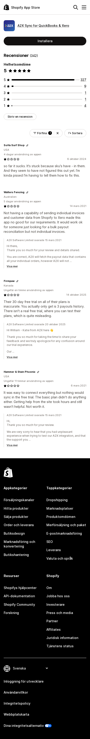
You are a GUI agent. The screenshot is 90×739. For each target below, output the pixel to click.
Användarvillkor (16, 692)
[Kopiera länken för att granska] (27, 145)
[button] (57, 133)
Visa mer (12, 266)
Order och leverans (19, 525)
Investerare (55, 604)
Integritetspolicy (17, 703)
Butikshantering (16, 555)
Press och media (59, 613)
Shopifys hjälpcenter (20, 588)
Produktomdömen (60, 517)
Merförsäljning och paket (66, 525)
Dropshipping (57, 500)
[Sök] (75, 7)
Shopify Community (19, 604)
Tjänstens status (60, 646)
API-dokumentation (19, 596)
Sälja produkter (16, 517)
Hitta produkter (16, 508)
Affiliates (53, 629)
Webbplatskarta (16, 714)
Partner (52, 621)
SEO (49, 542)
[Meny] (84, 7)
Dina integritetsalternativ (24, 726)
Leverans (53, 550)
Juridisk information (62, 638)
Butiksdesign (14, 533)
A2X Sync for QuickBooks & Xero (43, 26)
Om (49, 588)
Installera (45, 41)
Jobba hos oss (58, 596)
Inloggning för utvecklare (24, 681)
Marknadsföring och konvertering (19, 544)
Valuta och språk (59, 558)
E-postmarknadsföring (64, 533)
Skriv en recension (20, 116)
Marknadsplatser (59, 508)
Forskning (11, 613)
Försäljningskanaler (19, 500)
